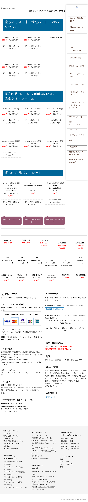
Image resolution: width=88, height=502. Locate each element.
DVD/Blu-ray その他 (76, 84)
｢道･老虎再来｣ (81, 275)
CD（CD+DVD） (76, 48)
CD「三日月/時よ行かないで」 (42, 448)
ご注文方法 (73, 147)
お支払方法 (7, 433)
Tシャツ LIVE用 (66, 464)
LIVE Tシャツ (74, 130)
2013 (80, 258)
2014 (66, 260)
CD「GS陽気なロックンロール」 (43, 440)
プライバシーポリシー (11, 443)
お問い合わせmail (12, 449)
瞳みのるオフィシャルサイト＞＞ (33, 221)
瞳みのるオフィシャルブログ (76, 161)
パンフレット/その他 (76, 135)
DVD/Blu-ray (75, 58)
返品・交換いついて (10, 436)
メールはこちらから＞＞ (10, 411)
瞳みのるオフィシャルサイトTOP (76, 153)
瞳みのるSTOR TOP (76, 29)
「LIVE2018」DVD (66, 438)
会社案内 (6, 446)
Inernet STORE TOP (76, 19)
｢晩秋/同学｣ (66, 275)
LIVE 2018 (8, 240)
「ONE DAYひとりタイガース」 (76, 93)
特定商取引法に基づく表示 (13, 441)
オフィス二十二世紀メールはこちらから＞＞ (65, 320)
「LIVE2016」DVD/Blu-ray (69, 443)
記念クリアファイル (74, 123)
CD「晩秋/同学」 (38, 456)
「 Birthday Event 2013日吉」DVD (15, 487)
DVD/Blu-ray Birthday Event (76, 75)
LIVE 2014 (80, 243)
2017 (22, 258)
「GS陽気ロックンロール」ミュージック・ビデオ (76, 105)
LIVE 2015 (62, 243)
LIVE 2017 (26, 240)
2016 (36, 258)
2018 (7, 258)
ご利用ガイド (50, 397)
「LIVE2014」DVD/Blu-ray (69, 449)
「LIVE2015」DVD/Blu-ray (69, 446)
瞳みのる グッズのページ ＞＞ (11, 221)
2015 (51, 260)
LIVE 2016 (44, 240)
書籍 (70, 140)
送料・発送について (10, 431)
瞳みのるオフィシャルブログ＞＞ (54, 221)
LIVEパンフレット (75, 117)
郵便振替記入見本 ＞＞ (54, 309)
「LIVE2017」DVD (66, 441)
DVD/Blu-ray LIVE (76, 66)
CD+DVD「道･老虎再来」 (41, 458)
